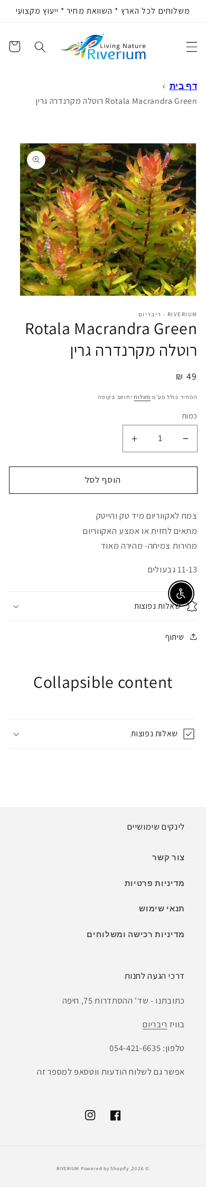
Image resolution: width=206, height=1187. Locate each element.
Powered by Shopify (105, 1168)
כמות (190, 416)
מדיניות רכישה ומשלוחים (136, 934)
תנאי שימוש (162, 908)
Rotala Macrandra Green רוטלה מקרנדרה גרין (116, 100)
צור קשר (168, 857)
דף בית (184, 86)
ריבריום (155, 1024)
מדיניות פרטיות (155, 883)
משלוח (142, 397)
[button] (191, 46)
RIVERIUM (68, 1168)
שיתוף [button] (174, 636)
